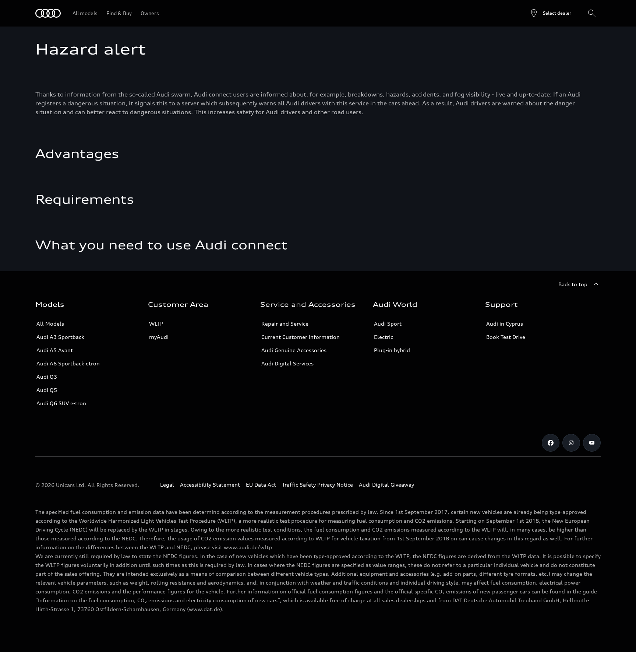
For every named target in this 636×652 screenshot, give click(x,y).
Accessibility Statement (210, 484)
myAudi (159, 337)
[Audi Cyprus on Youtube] (592, 443)
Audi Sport (388, 323)
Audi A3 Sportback (60, 337)
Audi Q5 (46, 390)
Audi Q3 (46, 377)
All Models (50, 323)
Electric (383, 337)
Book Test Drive (505, 337)
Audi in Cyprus (504, 323)
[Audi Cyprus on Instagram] (571, 443)
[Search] (592, 13)
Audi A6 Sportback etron (68, 363)
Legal (167, 484)
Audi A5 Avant (54, 350)
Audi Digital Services (287, 363)
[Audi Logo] (48, 13)
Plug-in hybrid (392, 350)
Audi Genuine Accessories (293, 350)
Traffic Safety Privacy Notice (317, 484)
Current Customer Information (300, 337)
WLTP (156, 323)
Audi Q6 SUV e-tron (61, 403)
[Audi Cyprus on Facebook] (550, 443)
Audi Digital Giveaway (386, 484)
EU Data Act (261, 484)
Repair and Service (284, 323)
